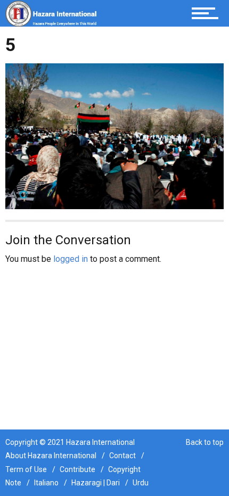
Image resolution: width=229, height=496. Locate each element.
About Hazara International (50, 455)
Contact (122, 455)
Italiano (46, 482)
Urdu (141, 482)
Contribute (77, 469)
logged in (70, 259)
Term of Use (26, 469)
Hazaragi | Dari (95, 482)
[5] (114, 135)
